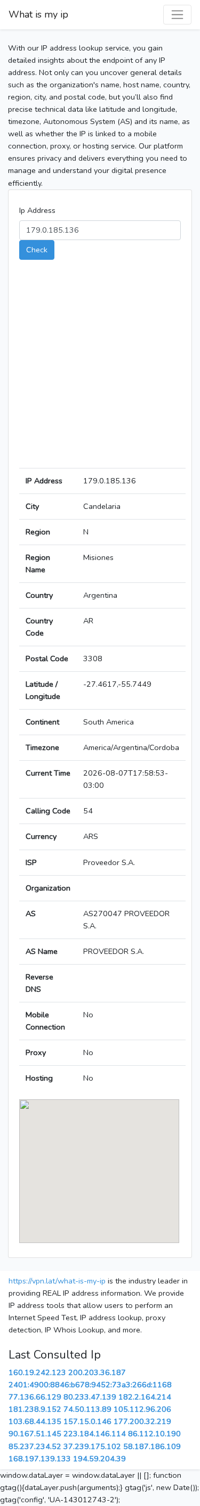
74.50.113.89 (87, 1409)
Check (36, 249)
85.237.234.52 (35, 1446)
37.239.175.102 (92, 1446)
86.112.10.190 (154, 1433)
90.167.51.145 (35, 1433)
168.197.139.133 (40, 1458)
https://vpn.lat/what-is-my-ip (57, 1280)
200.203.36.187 (97, 1372)
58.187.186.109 (152, 1446)
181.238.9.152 (35, 1409)
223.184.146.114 (94, 1433)
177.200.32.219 (142, 1421)
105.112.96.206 (142, 1409)
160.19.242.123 (37, 1372)
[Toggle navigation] (177, 14)
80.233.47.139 (89, 1397)
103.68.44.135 (35, 1421)
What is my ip (38, 14)
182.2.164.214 (144, 1397)
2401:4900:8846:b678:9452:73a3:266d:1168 (90, 1384)
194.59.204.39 (99, 1458)
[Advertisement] (100, 368)
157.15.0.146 (87, 1421)
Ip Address (37, 210)
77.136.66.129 (35, 1397)
